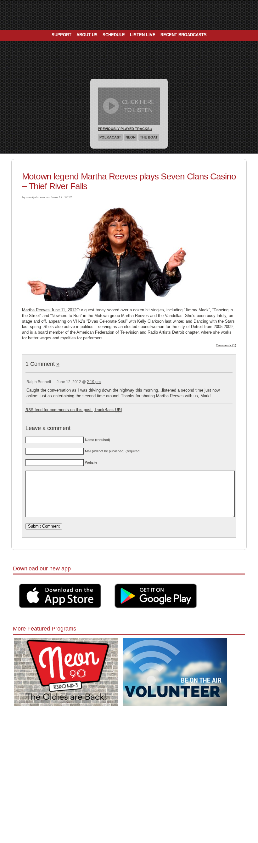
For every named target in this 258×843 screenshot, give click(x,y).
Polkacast (110, 137)
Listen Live (142, 34)
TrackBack (108, 409)
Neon (131, 137)
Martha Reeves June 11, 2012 (49, 310)
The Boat (149, 137)
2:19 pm (94, 382)
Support (61, 34)
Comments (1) (226, 345)
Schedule (114, 34)
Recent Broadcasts (183, 34)
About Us (87, 34)
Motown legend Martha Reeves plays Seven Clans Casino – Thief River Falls (129, 181)
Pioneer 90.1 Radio (129, 15)
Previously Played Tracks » (125, 129)
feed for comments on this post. (59, 409)
